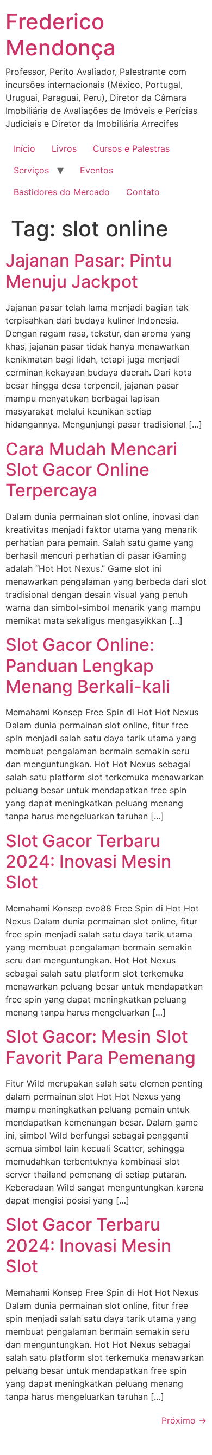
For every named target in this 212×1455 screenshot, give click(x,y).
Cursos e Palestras (131, 148)
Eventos (96, 170)
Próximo (184, 1420)
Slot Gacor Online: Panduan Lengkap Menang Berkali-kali (87, 665)
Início (24, 148)
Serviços (31, 170)
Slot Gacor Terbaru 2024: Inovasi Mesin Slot (88, 861)
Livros (64, 148)
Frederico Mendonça (60, 34)
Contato (143, 191)
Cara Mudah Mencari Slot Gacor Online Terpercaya (91, 469)
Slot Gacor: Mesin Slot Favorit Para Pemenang (100, 1047)
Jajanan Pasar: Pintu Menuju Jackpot (88, 271)
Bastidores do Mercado (62, 191)
